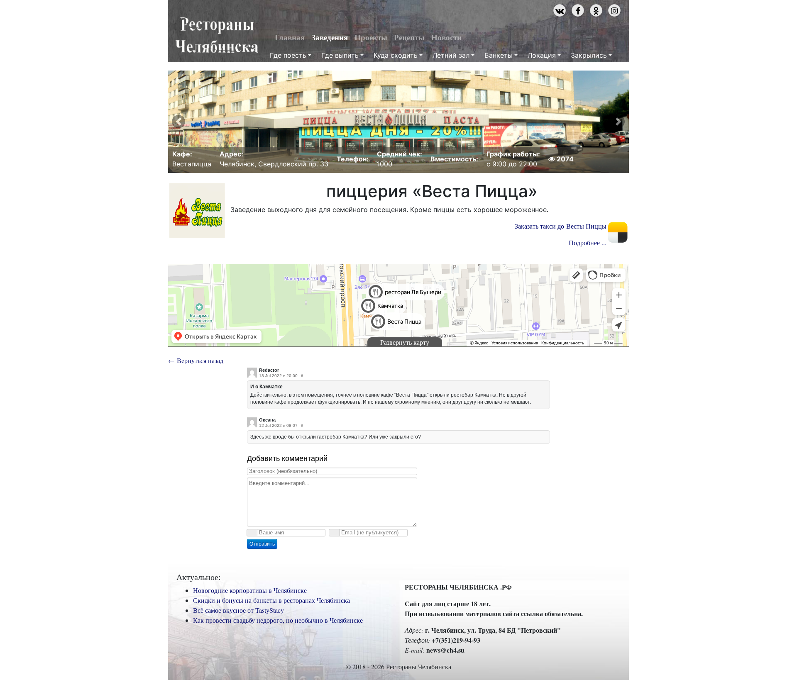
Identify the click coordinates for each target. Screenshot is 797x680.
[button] (178, 122)
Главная (290, 37)
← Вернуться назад (195, 360)
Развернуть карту (404, 342)
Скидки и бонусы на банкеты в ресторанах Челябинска (271, 600)
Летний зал (451, 55)
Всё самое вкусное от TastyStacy (238, 610)
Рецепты (409, 37)
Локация (542, 55)
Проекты (370, 37)
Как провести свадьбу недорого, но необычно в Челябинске (278, 620)
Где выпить (340, 55)
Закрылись (589, 55)
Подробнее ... (587, 242)
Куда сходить (396, 55)
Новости (446, 37)
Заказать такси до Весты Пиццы (560, 226)
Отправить (262, 544)
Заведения (329, 37)
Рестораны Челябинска (216, 35)
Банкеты (498, 55)
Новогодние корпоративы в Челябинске (250, 590)
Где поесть (288, 55)
